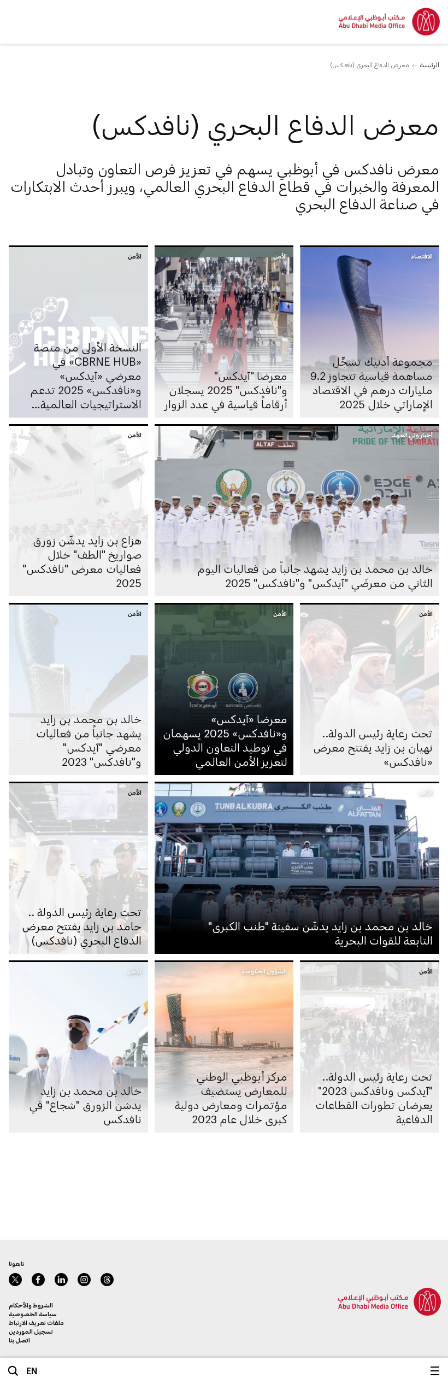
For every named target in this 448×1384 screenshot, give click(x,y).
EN (32, 1370)
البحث (13, 1371)
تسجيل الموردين (31, 1331)
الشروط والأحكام (31, 1305)
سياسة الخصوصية (33, 1313)
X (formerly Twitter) (15, 1279)
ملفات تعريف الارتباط (36, 1322)
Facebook (38, 1279)
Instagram (84, 1279)
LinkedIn (61, 1279)
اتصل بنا (19, 1340)
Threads (107, 1279)
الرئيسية (429, 64)
